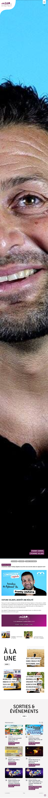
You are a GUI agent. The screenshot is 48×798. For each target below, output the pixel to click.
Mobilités (22, 561)
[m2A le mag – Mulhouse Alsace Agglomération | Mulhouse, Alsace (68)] (10, 4)
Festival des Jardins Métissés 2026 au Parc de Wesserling (35, 740)
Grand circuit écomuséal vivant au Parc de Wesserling (15, 740)
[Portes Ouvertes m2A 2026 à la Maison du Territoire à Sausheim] (14, 773)
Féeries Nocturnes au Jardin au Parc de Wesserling (34, 761)
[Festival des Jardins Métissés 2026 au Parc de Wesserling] (34, 730)
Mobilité (26, 624)
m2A (22, 624)
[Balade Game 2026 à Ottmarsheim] (14, 751)
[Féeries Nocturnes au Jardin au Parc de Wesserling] (34, 751)
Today (24, 793)
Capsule (17, 624)
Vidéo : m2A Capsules (31, 561)
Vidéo (31, 624)
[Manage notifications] (45, 795)
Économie (14, 561)
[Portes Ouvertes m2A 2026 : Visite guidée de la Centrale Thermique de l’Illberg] (34, 773)
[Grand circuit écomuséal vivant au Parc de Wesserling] (14, 730)
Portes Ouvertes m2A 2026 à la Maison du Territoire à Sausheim (14, 782)
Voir (6, 664)
